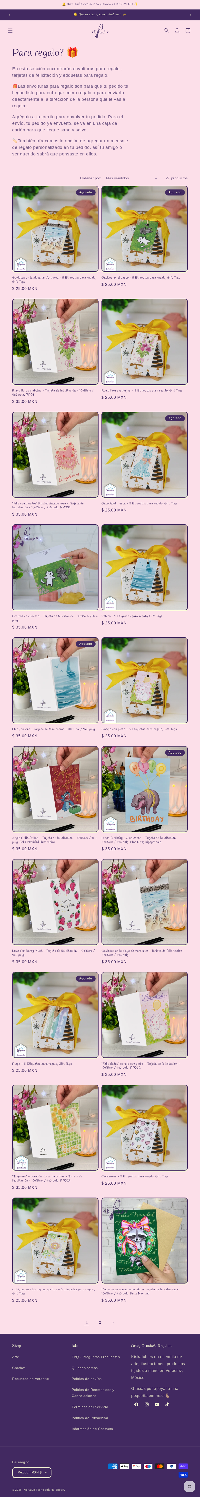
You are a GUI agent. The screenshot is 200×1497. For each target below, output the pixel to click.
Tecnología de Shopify (51, 1489)
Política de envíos (87, 1379)
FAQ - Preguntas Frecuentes (96, 1357)
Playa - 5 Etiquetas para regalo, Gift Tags (42, 1064)
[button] (10, 30)
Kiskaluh (29, 1489)
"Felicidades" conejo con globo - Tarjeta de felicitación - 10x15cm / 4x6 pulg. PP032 (140, 1066)
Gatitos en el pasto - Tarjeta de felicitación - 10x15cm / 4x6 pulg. (55, 618)
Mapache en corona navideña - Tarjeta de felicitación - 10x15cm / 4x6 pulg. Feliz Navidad (139, 1292)
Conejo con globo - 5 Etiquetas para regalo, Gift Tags (139, 729)
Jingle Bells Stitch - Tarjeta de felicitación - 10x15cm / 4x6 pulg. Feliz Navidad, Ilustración (54, 840)
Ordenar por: (90, 178)
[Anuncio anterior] (9, 14)
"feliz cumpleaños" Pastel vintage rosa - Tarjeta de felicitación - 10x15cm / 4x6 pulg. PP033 (48, 506)
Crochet (18, 1368)
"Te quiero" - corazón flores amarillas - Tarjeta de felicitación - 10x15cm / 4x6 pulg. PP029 (47, 1179)
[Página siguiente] (113, 1322)
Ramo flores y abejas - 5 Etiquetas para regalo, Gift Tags (141, 391)
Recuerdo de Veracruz (31, 1379)
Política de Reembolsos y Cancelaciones (93, 1393)
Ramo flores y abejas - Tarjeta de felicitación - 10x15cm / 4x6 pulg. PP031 (53, 393)
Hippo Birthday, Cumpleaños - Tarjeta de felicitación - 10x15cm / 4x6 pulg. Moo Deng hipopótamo (139, 840)
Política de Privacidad (90, 1418)
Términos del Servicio (90, 1407)
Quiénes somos (85, 1368)
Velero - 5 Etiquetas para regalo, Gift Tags (131, 616)
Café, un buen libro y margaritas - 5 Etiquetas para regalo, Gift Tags (53, 1292)
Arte (15, 1357)
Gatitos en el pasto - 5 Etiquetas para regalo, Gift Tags (140, 278)
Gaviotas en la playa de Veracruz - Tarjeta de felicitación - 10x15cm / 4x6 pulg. (143, 953)
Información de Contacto (92, 1429)
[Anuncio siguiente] (190, 14)
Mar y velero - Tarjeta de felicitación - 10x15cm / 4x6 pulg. (54, 729)
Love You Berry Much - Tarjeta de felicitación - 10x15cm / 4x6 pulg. (53, 953)
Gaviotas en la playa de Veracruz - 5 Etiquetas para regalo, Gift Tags (54, 280)
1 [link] (87, 1322)
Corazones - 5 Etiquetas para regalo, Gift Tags (135, 1177)
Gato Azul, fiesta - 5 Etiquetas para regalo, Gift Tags (139, 504)
